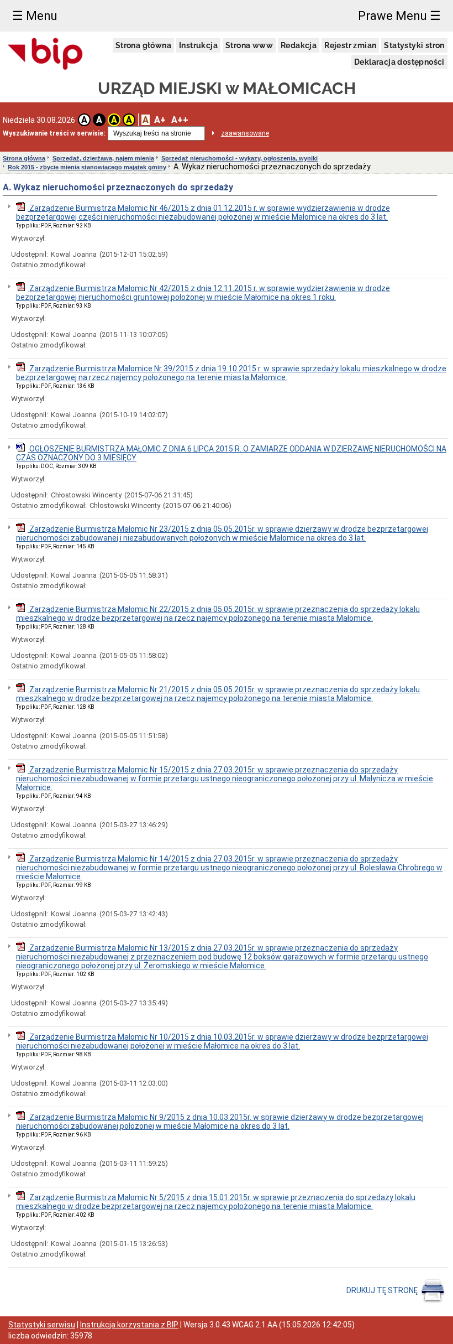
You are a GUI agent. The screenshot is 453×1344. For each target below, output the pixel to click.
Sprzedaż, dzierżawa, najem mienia (103, 158)
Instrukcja (198, 45)
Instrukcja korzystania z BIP (129, 1324)
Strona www (249, 45)
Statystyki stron (414, 45)
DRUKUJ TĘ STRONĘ (382, 1289)
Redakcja (299, 45)
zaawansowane (245, 133)
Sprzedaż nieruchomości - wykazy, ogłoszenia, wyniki (239, 158)
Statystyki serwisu (41, 1324)
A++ (179, 120)
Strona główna (143, 45)
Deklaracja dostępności (399, 62)
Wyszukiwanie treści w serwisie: (54, 133)
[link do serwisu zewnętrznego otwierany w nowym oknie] (45, 54)
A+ (160, 120)
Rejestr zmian (350, 45)
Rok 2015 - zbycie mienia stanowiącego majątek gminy (87, 167)
